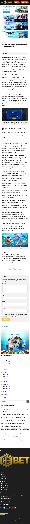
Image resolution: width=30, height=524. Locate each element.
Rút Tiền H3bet (4, 489)
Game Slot (3, 478)
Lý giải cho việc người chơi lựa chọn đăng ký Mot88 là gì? (12, 423)
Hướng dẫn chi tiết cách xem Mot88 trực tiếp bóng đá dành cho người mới (14, 441)
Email (3, 301)
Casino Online (4, 474)
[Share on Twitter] (14, 269)
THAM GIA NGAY (25, 2)
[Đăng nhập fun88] (15, 34)
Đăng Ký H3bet (4, 483)
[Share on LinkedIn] (21, 269)
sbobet (6, 394)
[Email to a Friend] (16, 269)
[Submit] (28, 401)
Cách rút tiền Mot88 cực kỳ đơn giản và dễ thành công (12, 436)
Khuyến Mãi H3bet (5, 485)
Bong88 (7, 361)
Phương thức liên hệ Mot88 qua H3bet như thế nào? (11, 426)
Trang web (4, 308)
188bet (7, 386)
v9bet (5, 391)
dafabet (6, 367)
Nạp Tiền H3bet (4, 487)
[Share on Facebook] (11, 269)
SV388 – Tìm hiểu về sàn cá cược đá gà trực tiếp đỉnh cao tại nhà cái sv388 (14, 410)
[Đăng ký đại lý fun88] (15, 9)
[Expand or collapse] (26, 53)
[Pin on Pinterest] (19, 269)
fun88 (5, 381)
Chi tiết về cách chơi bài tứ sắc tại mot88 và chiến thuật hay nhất (14, 414)
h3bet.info (18, 520)
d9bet (7, 374)
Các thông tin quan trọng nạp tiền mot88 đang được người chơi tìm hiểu (15, 430)
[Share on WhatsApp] (9, 269)
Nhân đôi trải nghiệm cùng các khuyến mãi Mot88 (11, 433)
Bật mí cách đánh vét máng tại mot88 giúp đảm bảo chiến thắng (14, 417)
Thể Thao (3, 476)
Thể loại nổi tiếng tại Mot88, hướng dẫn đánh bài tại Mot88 (13, 420)
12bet (5, 370)
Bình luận (4, 283)
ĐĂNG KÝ (17, 2)
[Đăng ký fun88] (15, 339)
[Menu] (2, 2)
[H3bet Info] (8, 2)
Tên (3, 295)
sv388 (5, 397)
